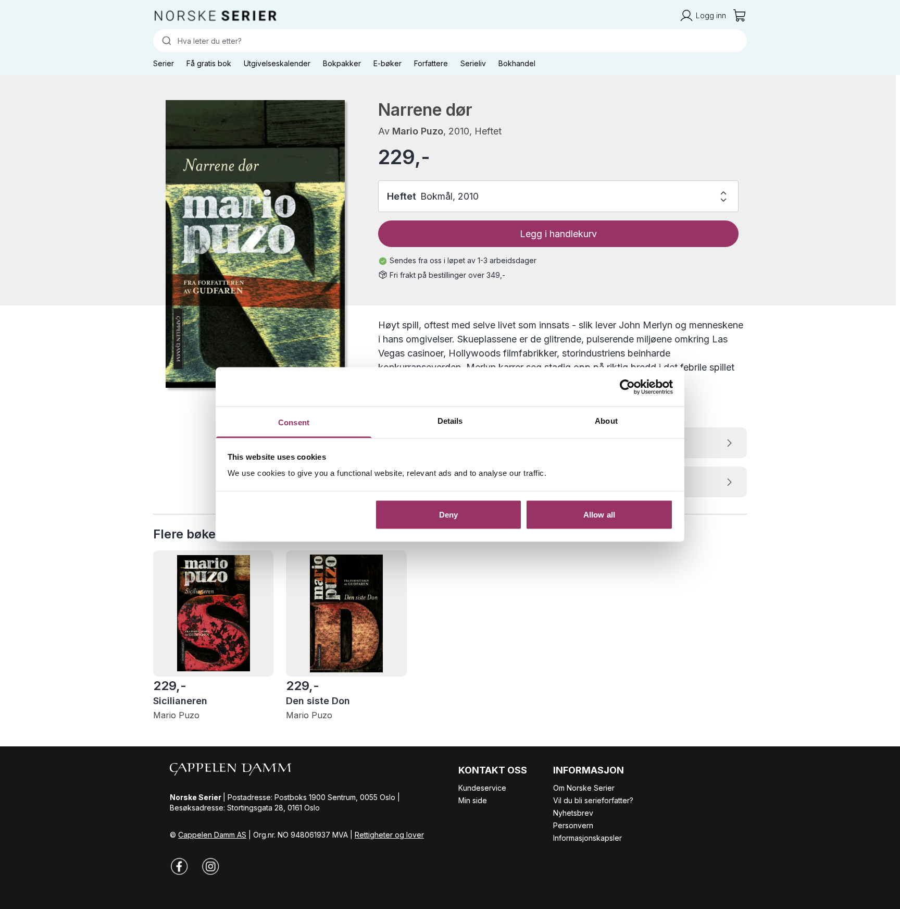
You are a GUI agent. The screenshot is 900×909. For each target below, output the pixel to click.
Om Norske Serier (584, 787)
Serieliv (473, 63)
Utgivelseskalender (277, 63)
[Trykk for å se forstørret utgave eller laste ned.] (255, 244)
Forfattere (431, 63)
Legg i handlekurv (558, 233)
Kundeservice (482, 787)
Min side (472, 800)
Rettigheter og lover (389, 834)
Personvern (573, 825)
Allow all (599, 514)
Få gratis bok (208, 63)
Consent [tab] (293, 422)
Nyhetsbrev (573, 812)
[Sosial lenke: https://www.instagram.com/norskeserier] (210, 866)
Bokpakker (342, 63)
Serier (163, 63)
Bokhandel (516, 63)
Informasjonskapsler (587, 837)
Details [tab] (450, 420)
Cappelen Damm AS (212, 834)
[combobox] (450, 40)
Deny (448, 514)
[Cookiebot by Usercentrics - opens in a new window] (627, 387)
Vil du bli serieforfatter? (593, 800)
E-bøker (387, 63)
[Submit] (165, 40)
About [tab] (606, 420)
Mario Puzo (417, 131)
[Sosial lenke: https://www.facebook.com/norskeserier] (179, 866)
